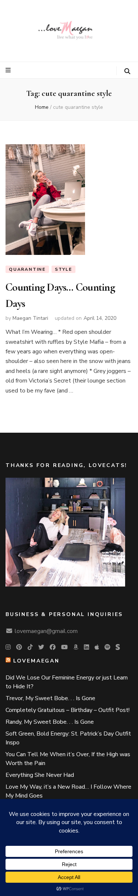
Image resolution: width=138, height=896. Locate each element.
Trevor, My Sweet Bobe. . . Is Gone (50, 698)
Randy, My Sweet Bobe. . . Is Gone (50, 722)
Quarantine (27, 269)
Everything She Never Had (40, 775)
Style (63, 269)
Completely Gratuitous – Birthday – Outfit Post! (68, 710)
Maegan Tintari (30, 318)
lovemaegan (36, 660)
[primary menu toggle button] (9, 70)
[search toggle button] (127, 71)
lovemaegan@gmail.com (46, 631)
